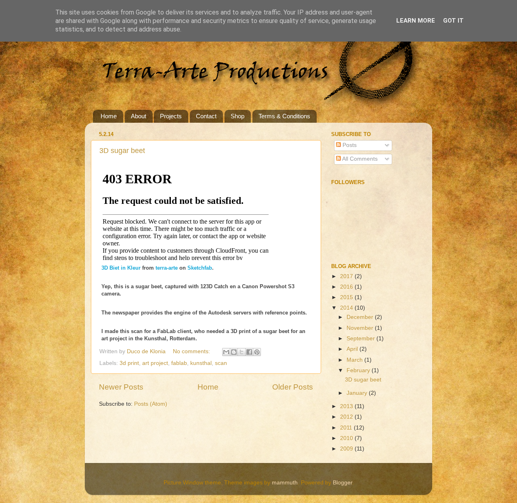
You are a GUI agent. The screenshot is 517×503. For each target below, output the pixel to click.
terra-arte (167, 268)
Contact (206, 116)
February (359, 370)
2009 (347, 449)
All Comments (359, 159)
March (355, 360)
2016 (347, 287)
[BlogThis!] (234, 352)
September (361, 338)
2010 (347, 438)
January (358, 393)
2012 (347, 417)
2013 (347, 406)
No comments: (192, 351)
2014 (347, 308)
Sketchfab (199, 268)
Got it (453, 20)
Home (109, 116)
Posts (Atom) (150, 404)
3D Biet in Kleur (121, 268)
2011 (347, 428)
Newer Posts (121, 387)
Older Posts (292, 387)
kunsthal (201, 363)
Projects (171, 116)
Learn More (415, 20)
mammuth (285, 483)
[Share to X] (241, 352)
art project (155, 363)
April (353, 349)
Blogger (342, 483)
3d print (129, 363)
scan (221, 363)
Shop (237, 116)
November (361, 328)
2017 (347, 276)
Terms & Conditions (284, 116)
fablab (179, 363)
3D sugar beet (122, 151)
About (138, 116)
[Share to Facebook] (249, 352)
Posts (349, 145)
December (361, 317)
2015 (347, 297)
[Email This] (226, 352)
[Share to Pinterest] (257, 352)
